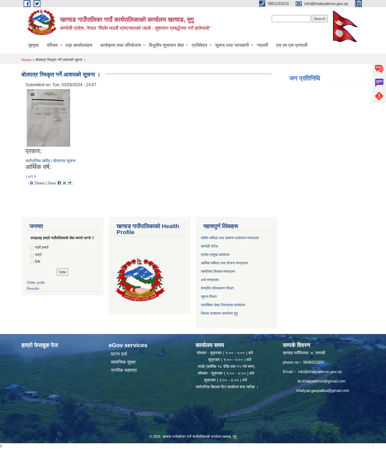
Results (33, 288)
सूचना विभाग (209, 296)
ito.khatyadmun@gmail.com (322, 381)
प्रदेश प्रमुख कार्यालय (215, 255)
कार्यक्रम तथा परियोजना (120, 45)
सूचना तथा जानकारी (232, 45)
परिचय (52, 45)
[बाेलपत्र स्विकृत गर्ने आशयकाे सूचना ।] (48, 117)
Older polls (36, 282)
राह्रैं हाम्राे (42, 247)
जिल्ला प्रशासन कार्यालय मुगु (219, 313)
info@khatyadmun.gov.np (320, 371)
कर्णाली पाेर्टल (209, 246)
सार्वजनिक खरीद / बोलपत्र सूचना (50, 160)
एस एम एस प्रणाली (291, 45)
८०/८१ (30, 176)
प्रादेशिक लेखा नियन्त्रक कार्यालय (223, 305)
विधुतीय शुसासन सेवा (166, 45)
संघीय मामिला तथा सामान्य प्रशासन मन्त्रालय (230, 238)
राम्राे (38, 255)
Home (27, 60)
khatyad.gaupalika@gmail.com (322, 390)
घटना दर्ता (119, 354)
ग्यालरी (262, 45)
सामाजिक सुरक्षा (123, 362)
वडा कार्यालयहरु (79, 45)
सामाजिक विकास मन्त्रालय (218, 271)
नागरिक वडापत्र (124, 370)
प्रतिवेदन (199, 45)
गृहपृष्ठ (33, 45)
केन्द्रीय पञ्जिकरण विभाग (217, 288)
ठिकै (37, 262)
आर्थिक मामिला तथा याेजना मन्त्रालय (224, 263)
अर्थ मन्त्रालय (210, 280)
